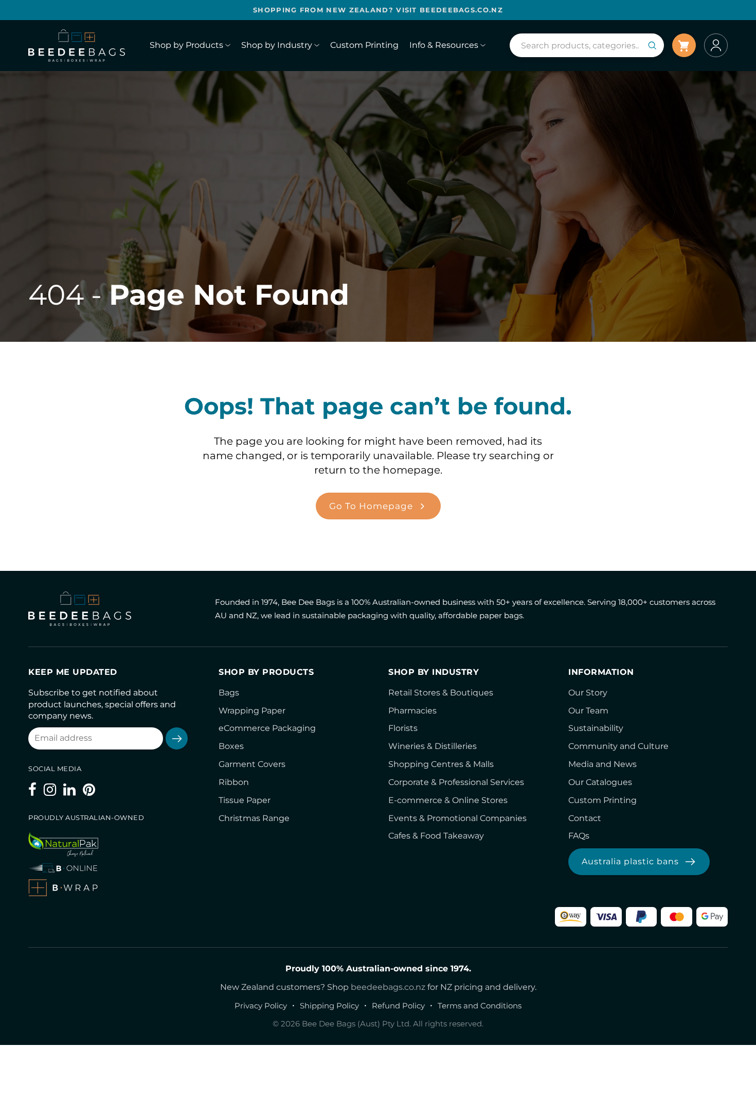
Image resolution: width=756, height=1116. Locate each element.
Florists (403, 728)
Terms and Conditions (479, 1005)
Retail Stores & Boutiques (440, 693)
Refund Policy (398, 1005)
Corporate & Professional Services (456, 782)
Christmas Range (254, 818)
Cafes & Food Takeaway (436, 836)
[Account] (716, 45)
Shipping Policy (329, 1005)
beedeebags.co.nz (388, 987)
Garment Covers (252, 764)
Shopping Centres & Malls (441, 764)
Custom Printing (602, 800)
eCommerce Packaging (267, 728)
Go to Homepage (371, 506)
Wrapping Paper (252, 711)
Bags (229, 693)
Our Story (587, 693)
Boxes (231, 746)
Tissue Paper (245, 800)
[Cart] (684, 45)
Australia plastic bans (630, 861)
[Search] (652, 45)
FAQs (578, 836)
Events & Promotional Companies (457, 818)
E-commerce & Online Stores (448, 800)
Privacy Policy (261, 1005)
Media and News (602, 764)
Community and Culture (618, 746)
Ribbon (234, 782)
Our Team (588, 711)
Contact (584, 818)
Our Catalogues (600, 782)
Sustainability (595, 728)
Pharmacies (412, 711)
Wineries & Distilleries (432, 746)
